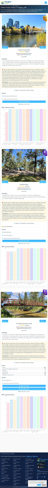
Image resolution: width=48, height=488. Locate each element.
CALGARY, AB (8, 5)
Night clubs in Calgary (16, 484)
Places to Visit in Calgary (29, 463)
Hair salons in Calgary (16, 463)
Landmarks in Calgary (16, 471)
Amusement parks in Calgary (5, 459)
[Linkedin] (37, 478)
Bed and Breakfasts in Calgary (5, 466)
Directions (29, 54)
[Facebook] (37, 477)
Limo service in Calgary (16, 474)
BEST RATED (3, 5)
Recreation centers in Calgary (29, 466)
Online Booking (7, 232)
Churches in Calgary (4, 472)
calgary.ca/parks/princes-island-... (11, 99)
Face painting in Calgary (5, 481)
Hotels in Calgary (17, 468)
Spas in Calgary (29, 468)
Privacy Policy (41, 482)
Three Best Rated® (23, 486)
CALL (5, 47)
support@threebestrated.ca (42, 471)
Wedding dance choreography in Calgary (29, 478)
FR (19, 5)
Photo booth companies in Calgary (29, 459)
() (27, 51)
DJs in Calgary (5, 475)
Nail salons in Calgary (16, 481)
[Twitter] (39, 477)
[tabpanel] (24, 31)
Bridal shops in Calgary (4, 469)
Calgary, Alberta (32, 456)
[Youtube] (44, 477)
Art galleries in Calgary (4, 463)
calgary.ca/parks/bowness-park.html (12, 238)
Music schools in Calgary (17, 477)
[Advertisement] (24, 443)
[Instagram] (42, 477)
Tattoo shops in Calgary (29, 474)
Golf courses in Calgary (16, 459)
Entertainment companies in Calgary (5, 477)
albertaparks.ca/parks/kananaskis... (11, 383)
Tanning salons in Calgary (29, 471)
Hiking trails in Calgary (16, 466)
